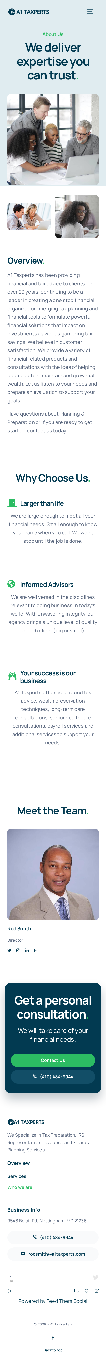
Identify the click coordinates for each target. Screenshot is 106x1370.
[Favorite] (87, 1290)
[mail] (36, 950)
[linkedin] (27, 950)
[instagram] (18, 950)
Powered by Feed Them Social (52, 1301)
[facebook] (53, 1337)
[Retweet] (77, 1290)
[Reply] (95, 1290)
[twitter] (9, 950)
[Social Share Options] (9, 1290)
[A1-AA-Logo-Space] (28, 9)
